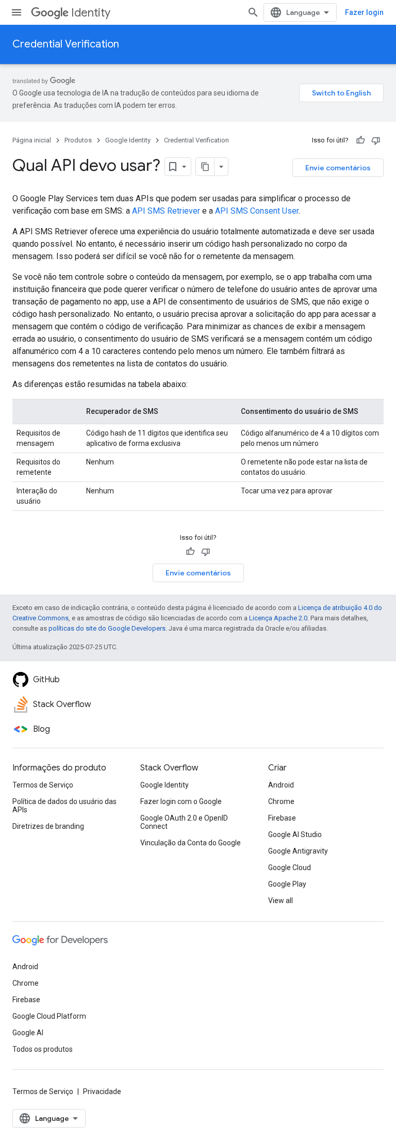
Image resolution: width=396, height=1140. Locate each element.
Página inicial (31, 140)
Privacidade (102, 1091)
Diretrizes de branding (48, 826)
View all (280, 900)
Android (281, 785)
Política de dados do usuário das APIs (64, 805)
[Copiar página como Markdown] (205, 166)
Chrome (281, 801)
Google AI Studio (295, 834)
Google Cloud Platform (49, 1016)
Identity (90, 13)
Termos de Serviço (42, 785)
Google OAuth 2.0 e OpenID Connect (184, 822)
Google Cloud (289, 867)
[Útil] (360, 140)
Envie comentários (338, 167)
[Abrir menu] (16, 12)
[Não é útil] (376, 140)
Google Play (287, 884)
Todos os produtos (42, 1049)
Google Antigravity (298, 851)
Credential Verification (65, 44)
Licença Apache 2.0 (278, 618)
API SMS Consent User (257, 211)
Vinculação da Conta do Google (190, 843)
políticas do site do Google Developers (107, 628)
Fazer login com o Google (181, 801)
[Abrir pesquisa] (253, 12)
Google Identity (128, 140)
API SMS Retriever (166, 211)
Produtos (78, 140)
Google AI (27, 1033)
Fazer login (364, 12)
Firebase (282, 818)
